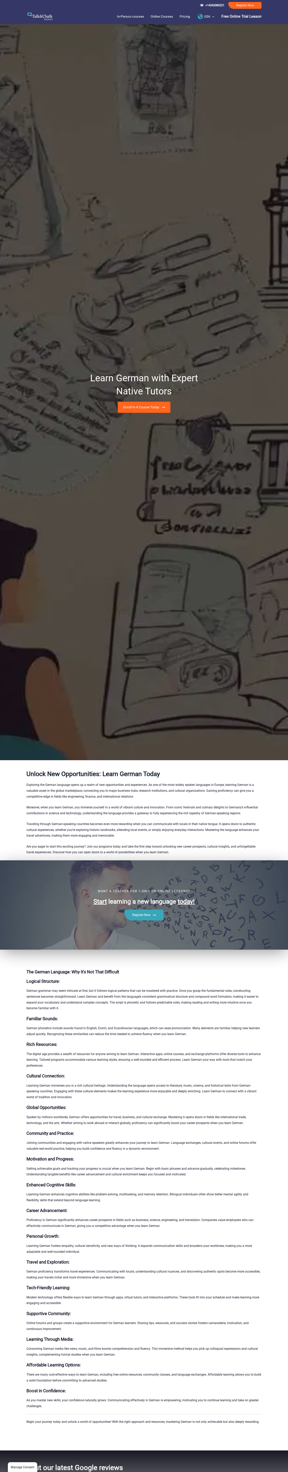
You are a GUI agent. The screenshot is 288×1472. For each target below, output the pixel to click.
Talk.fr (4, 1442)
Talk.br (14, 1442)
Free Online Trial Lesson (241, 16)
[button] (245, 5)
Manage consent (22, 1467)
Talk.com (26, 1442)
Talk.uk (38, 1442)
